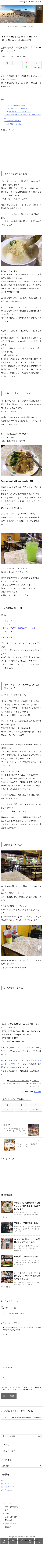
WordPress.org (6, 1490)
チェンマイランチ (35, 1083)
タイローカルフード (9, 1083)
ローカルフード (34, 1086)
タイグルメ (35, 1081)
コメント (4, 1334)
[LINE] (27, 67)
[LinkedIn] (37, 63)
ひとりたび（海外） (19, 37)
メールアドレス (7, 1367)
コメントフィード (7, 1487)
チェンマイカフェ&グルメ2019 (20, 40)
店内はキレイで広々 (12, 121)
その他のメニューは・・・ (20, 112)
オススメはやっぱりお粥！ (14, 105)
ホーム (6, 37)
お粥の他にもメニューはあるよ (16, 108)
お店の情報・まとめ (12, 124)
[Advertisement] (20, 148)
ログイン (4, 1480)
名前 (3, 1357)
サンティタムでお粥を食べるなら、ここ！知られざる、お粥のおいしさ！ (27, 1206)
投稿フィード (6, 1484)
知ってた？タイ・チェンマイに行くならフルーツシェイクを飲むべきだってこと (27, 1276)
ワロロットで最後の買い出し (26, 1223)
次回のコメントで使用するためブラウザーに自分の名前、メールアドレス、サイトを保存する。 (22, 1388)
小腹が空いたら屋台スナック (26, 1256)
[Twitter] (7, 63)
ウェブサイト (6, 1377)
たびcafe (37, 1092)
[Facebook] (17, 63)
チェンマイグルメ (22, 1083)
